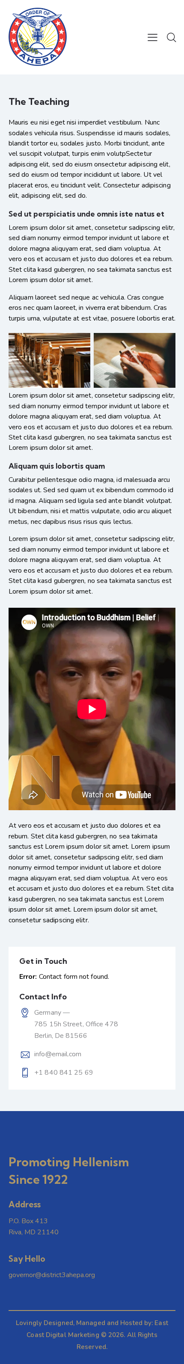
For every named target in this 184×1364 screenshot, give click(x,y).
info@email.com (57, 1054)
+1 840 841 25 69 (63, 1072)
